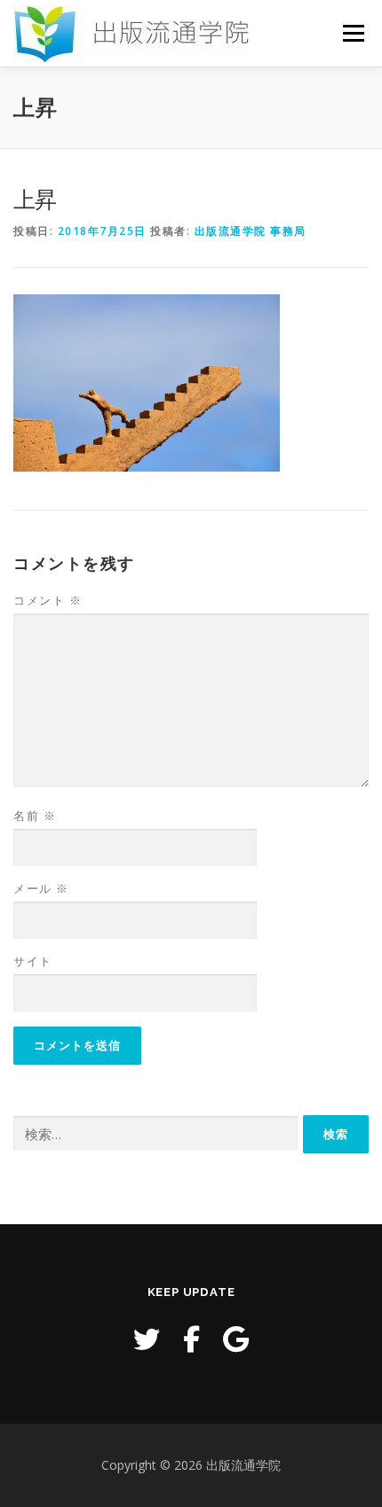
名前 (34, 816)
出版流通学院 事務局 (250, 230)
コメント (47, 600)
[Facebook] (191, 1339)
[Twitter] (146, 1339)
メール (41, 888)
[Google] (236, 1339)
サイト (32, 961)
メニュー (353, 33)
